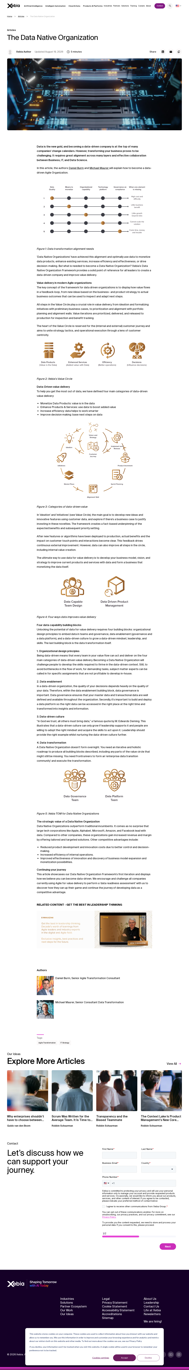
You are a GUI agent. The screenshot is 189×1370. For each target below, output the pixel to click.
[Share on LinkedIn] (163, 52)
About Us (150, 1299)
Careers (141, 6)
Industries (108, 6)
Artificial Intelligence (33, 6)
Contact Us (151, 1306)
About (148, 6)
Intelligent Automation (55, 6)
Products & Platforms (93, 6)
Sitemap (108, 1318)
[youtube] (171, 1354)
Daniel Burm (76, 168)
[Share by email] (171, 52)
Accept (124, 1357)
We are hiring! (153, 1321)
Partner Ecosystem (73, 1306)
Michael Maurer (99, 168)
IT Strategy (64, 1043)
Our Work (66, 1310)
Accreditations (112, 1314)
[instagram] (179, 1354)
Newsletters (152, 1314)
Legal (106, 1299)
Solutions (125, 6)
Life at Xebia (152, 1310)
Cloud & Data (74, 6)
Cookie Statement (114, 1306)
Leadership (151, 1303)
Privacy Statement (114, 1303)
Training (133, 6)
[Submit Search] (170, 6)
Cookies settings (100, 1357)
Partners (116, 6)
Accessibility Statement (118, 1310)
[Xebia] (13, 6)
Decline (148, 1357)
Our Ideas (67, 1314)
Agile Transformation (47, 1043)
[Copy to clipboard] (179, 52)
